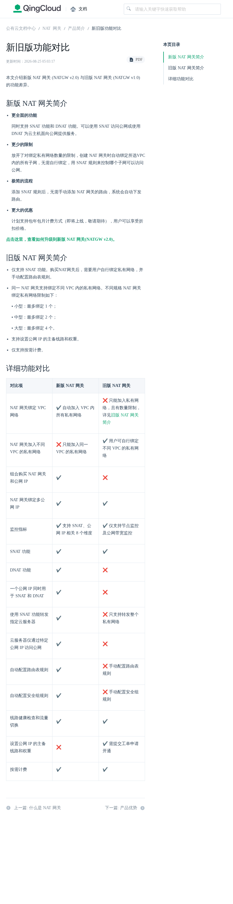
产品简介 (76, 28)
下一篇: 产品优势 (121, 808)
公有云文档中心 (21, 28)
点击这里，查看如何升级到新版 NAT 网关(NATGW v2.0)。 (61, 239)
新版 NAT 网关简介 (186, 57)
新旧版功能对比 (106, 28)
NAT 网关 (51, 28)
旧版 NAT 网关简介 (186, 68)
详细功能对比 (181, 79)
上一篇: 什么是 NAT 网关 (37, 808)
